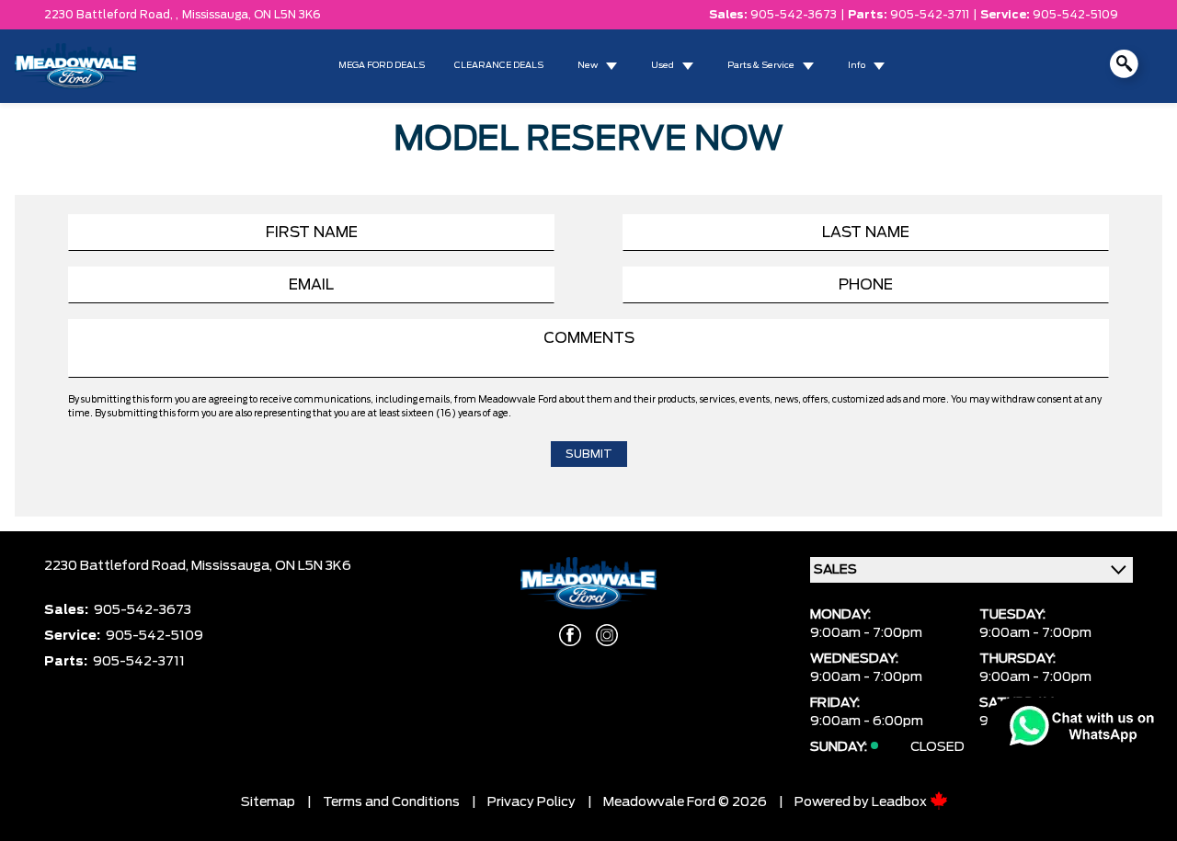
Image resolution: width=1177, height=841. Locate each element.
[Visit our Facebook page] (570, 635)
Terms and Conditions (391, 802)
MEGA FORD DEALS (381, 65)
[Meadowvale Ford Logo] (76, 66)
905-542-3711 (929, 14)
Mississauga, (218, 14)
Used (662, 65)
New (587, 65)
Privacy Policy (531, 802)
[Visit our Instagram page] (607, 635)
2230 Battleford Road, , (111, 14)
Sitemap (268, 802)
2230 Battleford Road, (117, 566)
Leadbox (901, 802)
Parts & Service (760, 65)
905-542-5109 (1075, 14)
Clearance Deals (498, 65)
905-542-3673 (793, 14)
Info (856, 65)
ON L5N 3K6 (287, 14)
